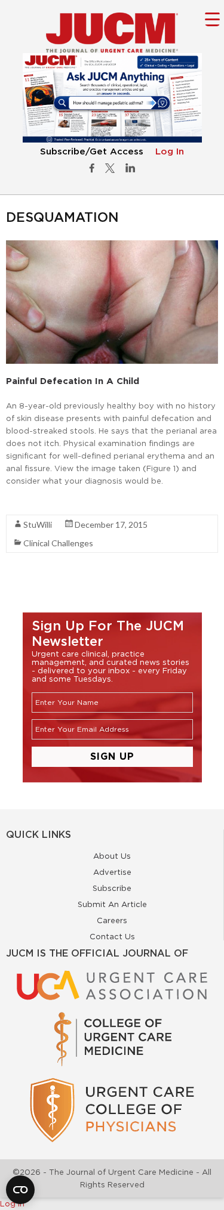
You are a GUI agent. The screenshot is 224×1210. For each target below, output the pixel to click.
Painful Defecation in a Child (72, 381)
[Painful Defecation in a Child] (112, 246)
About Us (112, 856)
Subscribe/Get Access (91, 151)
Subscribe (112, 888)
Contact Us (112, 936)
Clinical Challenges (58, 543)
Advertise (112, 872)
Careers (112, 920)
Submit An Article (112, 904)
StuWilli (37, 524)
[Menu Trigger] (212, 18)
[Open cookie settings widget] (20, 1189)
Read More (27, 502)
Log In (169, 151)
